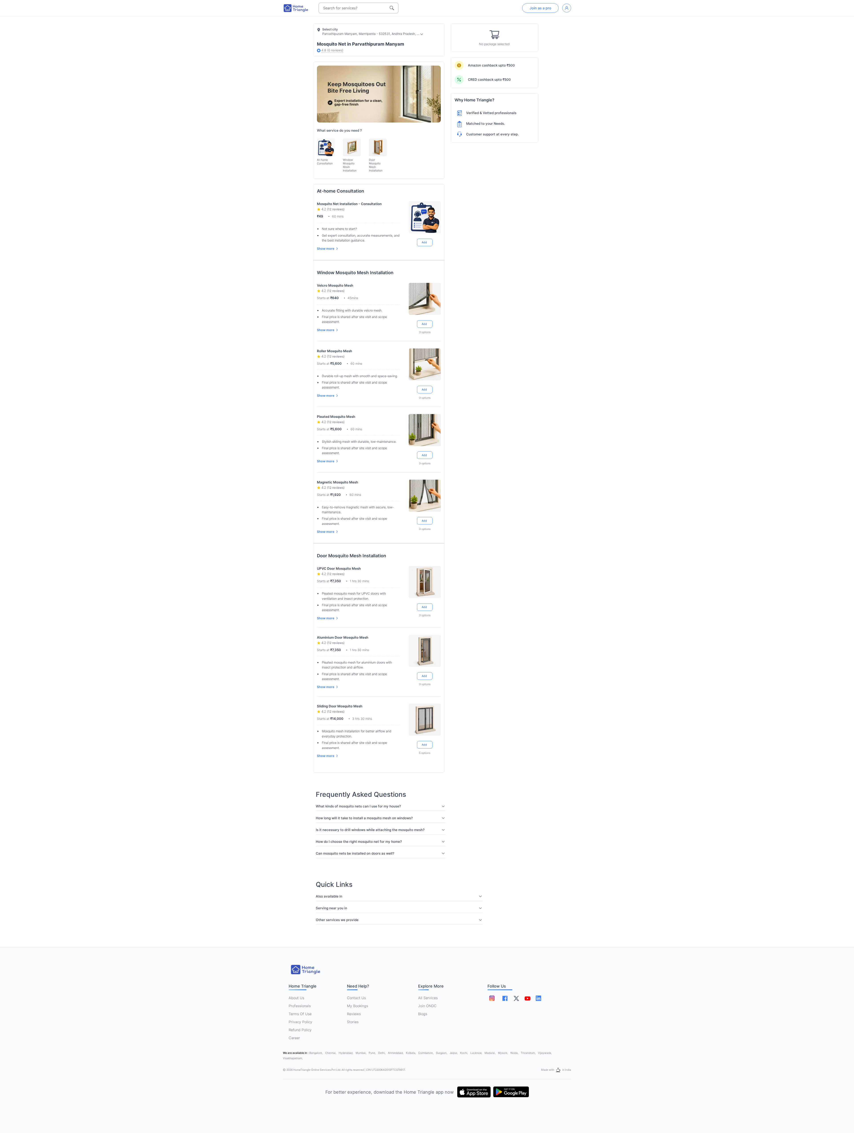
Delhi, (382, 1053)
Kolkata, (411, 1053)
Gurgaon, (442, 1053)
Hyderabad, (346, 1053)
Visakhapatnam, (293, 1058)
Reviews (354, 1014)
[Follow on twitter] (516, 998)
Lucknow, (476, 1053)
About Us (296, 998)
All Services (428, 998)
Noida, (514, 1053)
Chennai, (331, 1053)
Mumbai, (361, 1053)
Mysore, (503, 1053)
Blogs (422, 1014)
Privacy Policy (300, 1022)
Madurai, (490, 1053)
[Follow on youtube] (527, 998)
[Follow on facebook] (505, 998)
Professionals (300, 1006)
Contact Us (356, 998)
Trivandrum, (528, 1053)
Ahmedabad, (396, 1053)
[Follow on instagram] (491, 998)
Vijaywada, (545, 1053)
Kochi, (464, 1053)
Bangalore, (316, 1053)
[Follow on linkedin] (538, 998)
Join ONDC (427, 1006)
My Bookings (357, 1006)
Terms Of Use (300, 1014)
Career (294, 1038)
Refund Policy (300, 1030)
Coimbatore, (426, 1053)
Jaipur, (454, 1053)
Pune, (373, 1053)
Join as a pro (540, 8)
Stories (353, 1022)
